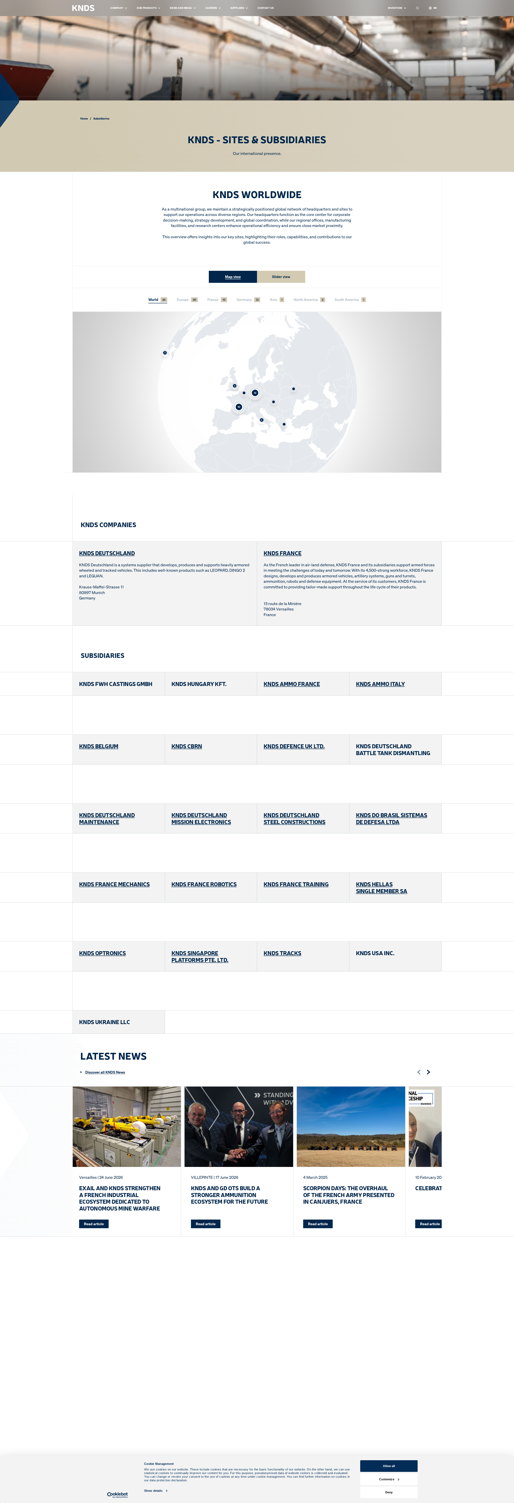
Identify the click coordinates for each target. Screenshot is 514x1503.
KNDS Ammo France (292, 684)
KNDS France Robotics (204, 884)
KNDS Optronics (102, 953)
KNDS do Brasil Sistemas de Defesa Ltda (391, 818)
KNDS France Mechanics (114, 884)
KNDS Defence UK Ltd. (294, 746)
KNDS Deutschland (107, 553)
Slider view (281, 276)
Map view (233, 276)
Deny (389, 1492)
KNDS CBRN (186, 746)
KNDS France (282, 553)
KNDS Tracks (282, 953)
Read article (94, 1223)
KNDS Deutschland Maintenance (107, 818)
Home (84, 118)
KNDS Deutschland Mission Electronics (201, 818)
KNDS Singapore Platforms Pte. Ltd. (199, 956)
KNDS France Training (296, 884)
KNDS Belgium (98, 746)
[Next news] (429, 1072)
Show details (153, 1490)
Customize (386, 1479)
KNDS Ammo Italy (380, 684)
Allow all (389, 1466)
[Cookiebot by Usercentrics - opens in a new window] (117, 1495)
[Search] (417, 8)
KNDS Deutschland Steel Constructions (294, 818)
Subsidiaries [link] (101, 118)
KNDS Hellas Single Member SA (381, 887)
